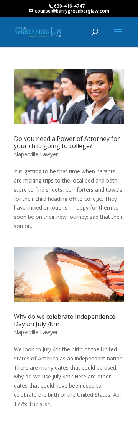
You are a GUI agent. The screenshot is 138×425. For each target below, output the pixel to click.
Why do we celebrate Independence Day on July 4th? (64, 320)
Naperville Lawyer (36, 154)
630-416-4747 (69, 6)
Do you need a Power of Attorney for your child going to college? (67, 142)
